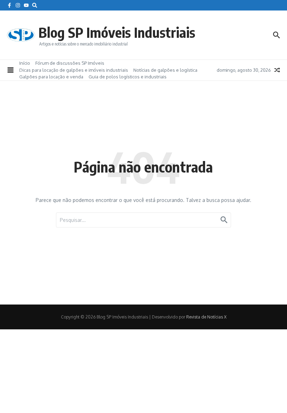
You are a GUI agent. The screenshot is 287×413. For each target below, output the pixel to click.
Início (24, 63)
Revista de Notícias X (206, 317)
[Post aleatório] (277, 70)
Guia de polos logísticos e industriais (128, 76)
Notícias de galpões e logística (165, 70)
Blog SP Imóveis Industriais (116, 32)
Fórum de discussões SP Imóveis (69, 63)
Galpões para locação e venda (51, 76)
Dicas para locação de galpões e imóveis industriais (73, 70)
